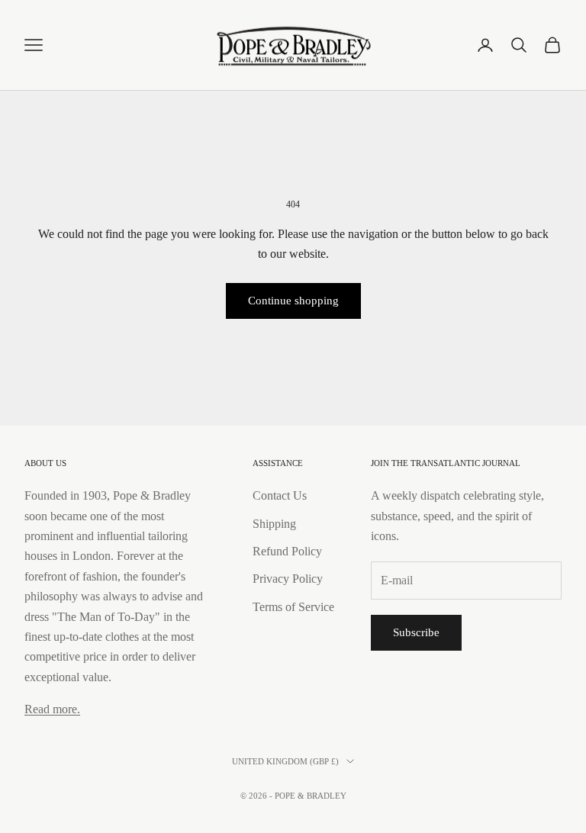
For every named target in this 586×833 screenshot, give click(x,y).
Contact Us (280, 495)
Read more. (52, 709)
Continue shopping (293, 300)
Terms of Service (293, 606)
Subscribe (416, 632)
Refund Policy (287, 551)
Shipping (274, 523)
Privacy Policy (288, 578)
